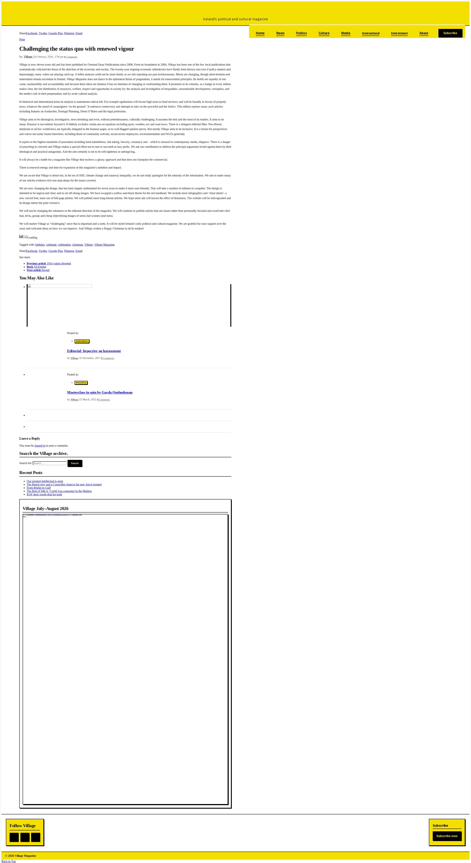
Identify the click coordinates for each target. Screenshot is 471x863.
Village (88, 244)
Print (22, 39)
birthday (40, 244)
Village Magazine (104, 244)
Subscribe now (447, 836)
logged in (40, 445)
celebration (64, 244)
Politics (81, 383)
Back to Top (8, 861)
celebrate (51, 244)
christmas (77, 244)
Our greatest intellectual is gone (45, 481)
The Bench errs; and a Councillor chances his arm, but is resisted (64, 484)
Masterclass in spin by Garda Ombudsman (99, 392)
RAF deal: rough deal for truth (44, 494)
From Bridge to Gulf (39, 487)
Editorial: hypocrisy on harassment (94, 351)
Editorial (82, 341)
